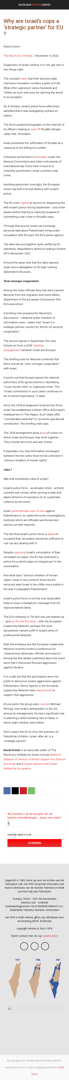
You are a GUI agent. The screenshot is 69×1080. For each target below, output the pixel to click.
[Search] (64, 5)
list (44, 432)
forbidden (41, 157)
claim (24, 78)
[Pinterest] (23, 790)
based (51, 534)
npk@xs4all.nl (50, 935)
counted (45, 704)
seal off (35, 129)
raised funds (44, 690)
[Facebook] (7, 790)
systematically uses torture (28, 511)
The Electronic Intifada (18, 55)
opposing (20, 552)
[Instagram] (35, 946)
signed (24, 202)
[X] (15, 790)
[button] (6, 5)
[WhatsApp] (31, 790)
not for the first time (23, 621)
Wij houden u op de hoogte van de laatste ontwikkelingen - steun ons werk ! (34, 815)
